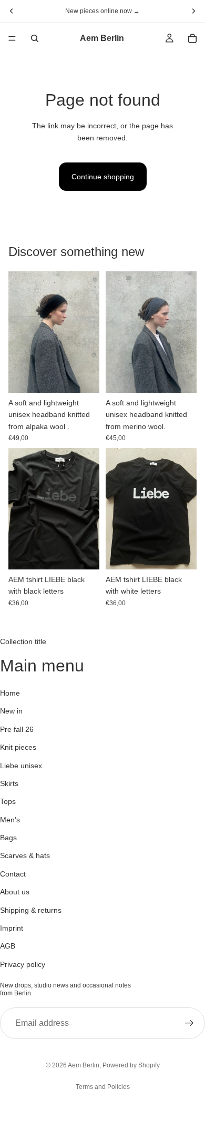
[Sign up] (189, 1023)
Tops (8, 802)
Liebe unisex (21, 765)
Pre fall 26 (17, 729)
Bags (8, 837)
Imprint (11, 928)
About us (14, 892)
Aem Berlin (83, 1065)
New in (11, 711)
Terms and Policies (103, 1087)
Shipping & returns (31, 910)
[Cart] (192, 38)
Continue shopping (102, 176)
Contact (13, 874)
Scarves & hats (25, 856)
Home (10, 693)
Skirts (9, 783)
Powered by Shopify (131, 1065)
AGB (7, 946)
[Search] (34, 38)
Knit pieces (18, 747)
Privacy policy (22, 964)
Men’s (10, 820)
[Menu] (12, 38)
